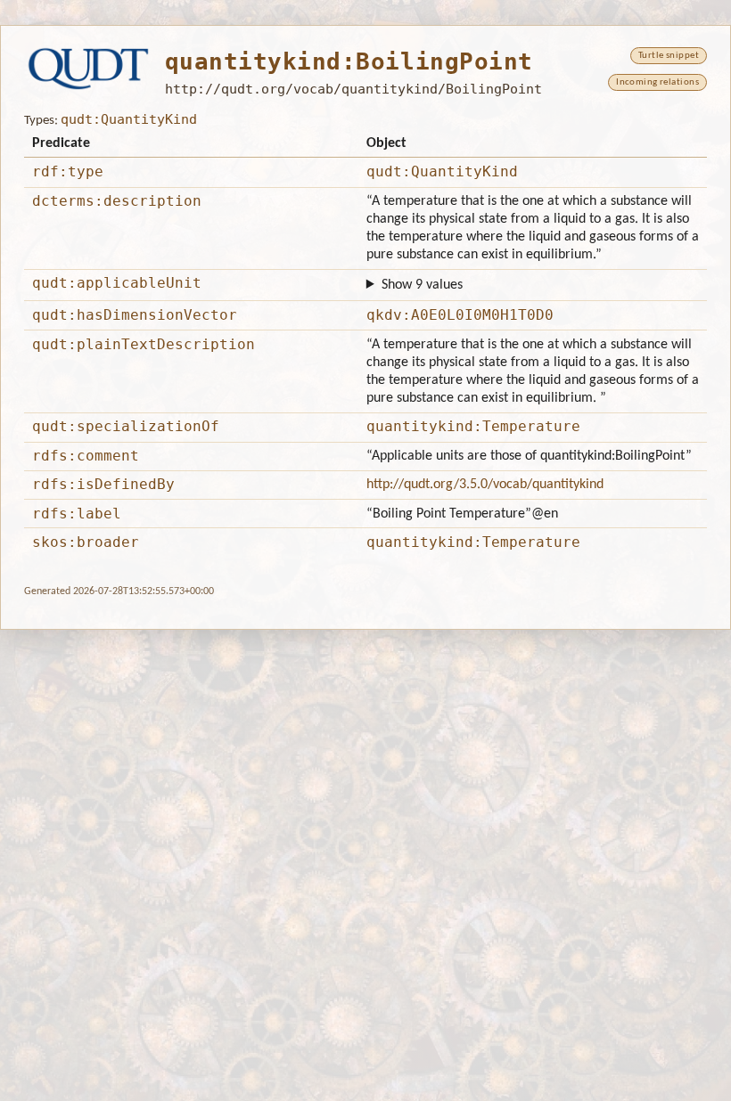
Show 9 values (422, 285)
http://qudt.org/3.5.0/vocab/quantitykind (485, 484)
